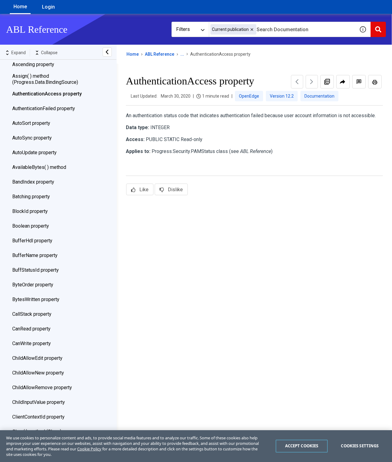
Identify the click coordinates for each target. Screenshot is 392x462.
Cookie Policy (89, 449)
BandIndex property (33, 182)
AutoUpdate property (34, 152)
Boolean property (30, 226)
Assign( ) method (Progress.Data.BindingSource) (45, 79)
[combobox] (282, 29)
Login (48, 7)
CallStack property (31, 314)
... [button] (182, 54)
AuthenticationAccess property (47, 94)
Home (20, 6)
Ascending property (33, 64)
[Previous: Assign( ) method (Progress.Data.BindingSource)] (297, 82)
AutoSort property (31, 123)
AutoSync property (32, 138)
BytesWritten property (35, 299)
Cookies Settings (360, 446)
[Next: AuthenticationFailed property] (311, 82)
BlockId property (30, 211)
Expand (18, 52)
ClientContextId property (38, 417)
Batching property (31, 196)
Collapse (49, 52)
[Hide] (107, 52)
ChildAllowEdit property (37, 358)
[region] (196, 446)
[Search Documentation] (378, 29)
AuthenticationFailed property (43, 108)
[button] (252, 29)
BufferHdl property (32, 241)
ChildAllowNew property (38, 373)
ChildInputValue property (38, 402)
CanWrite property (31, 343)
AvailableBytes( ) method (39, 167)
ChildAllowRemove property (42, 387)
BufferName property (35, 255)
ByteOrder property (32, 285)
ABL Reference (159, 54)
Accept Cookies (301, 446)
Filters (183, 29)
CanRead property (31, 329)
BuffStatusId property (35, 270)
